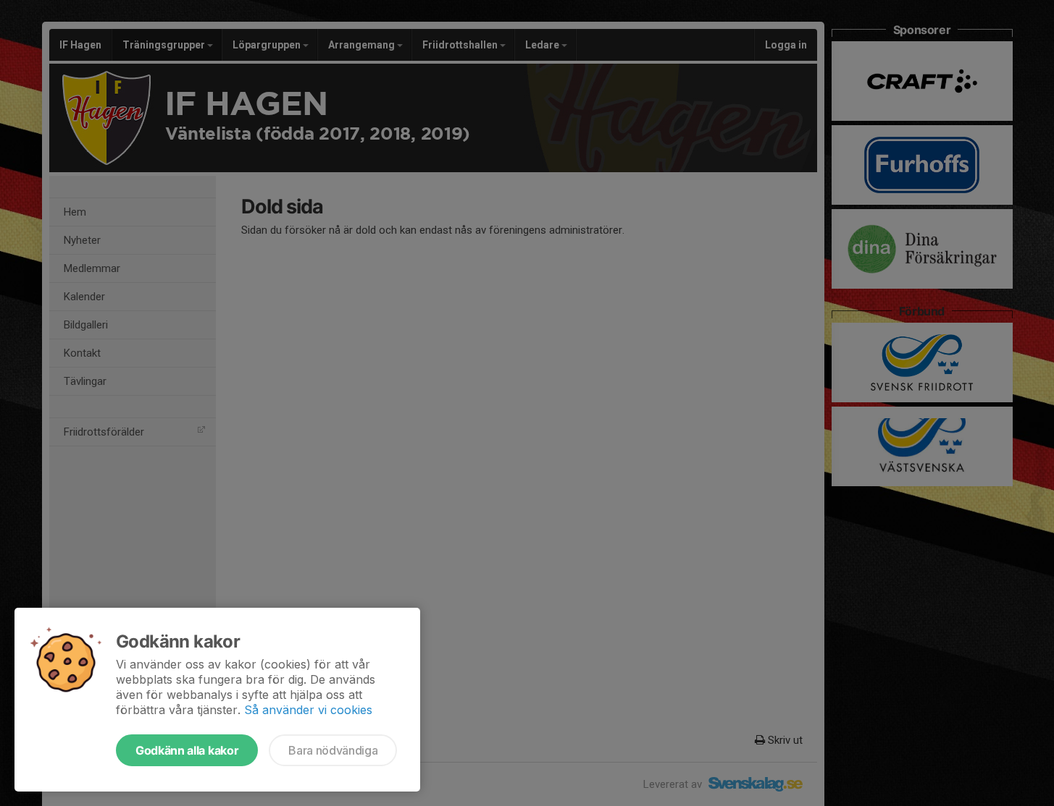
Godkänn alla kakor (186, 750)
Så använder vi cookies (308, 710)
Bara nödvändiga (332, 750)
